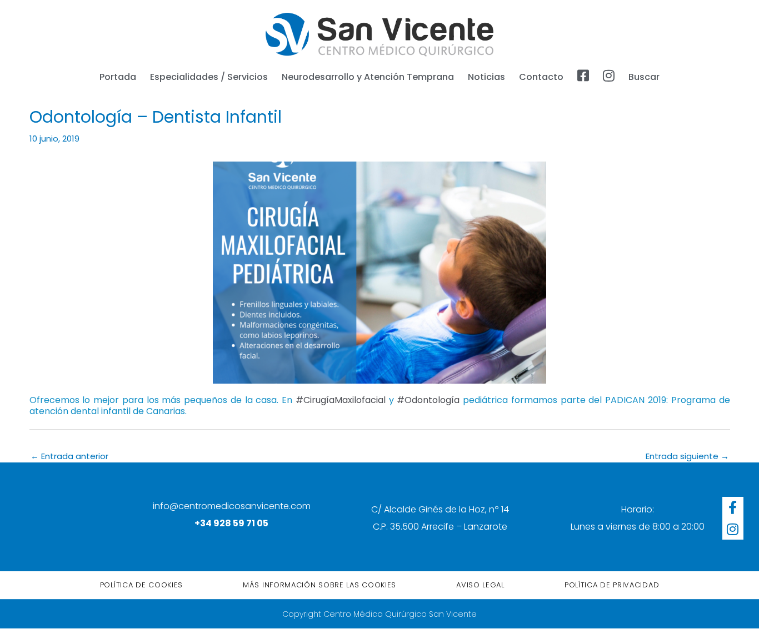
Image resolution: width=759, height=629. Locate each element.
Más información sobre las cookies (319, 585)
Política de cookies (141, 585)
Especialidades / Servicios (209, 77)
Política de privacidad (612, 585)
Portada (117, 77)
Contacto (541, 77)
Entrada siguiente (687, 456)
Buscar (644, 77)
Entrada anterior (69, 456)
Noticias (486, 77)
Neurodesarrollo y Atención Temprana (368, 77)
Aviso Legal (480, 585)
